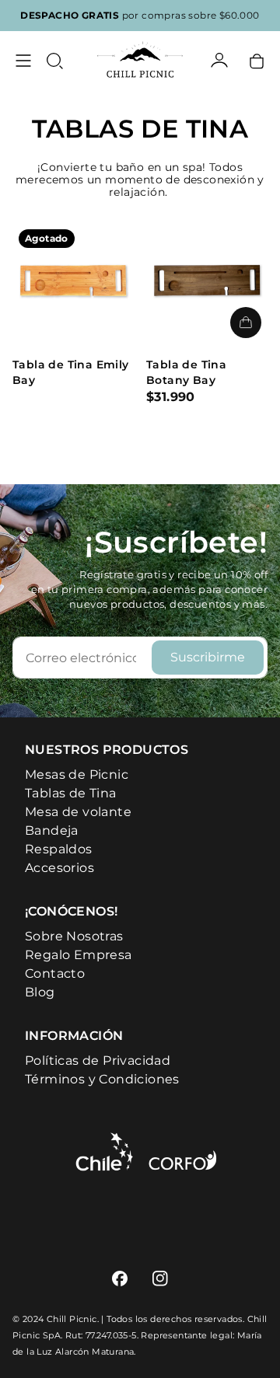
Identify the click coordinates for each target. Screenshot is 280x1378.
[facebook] (120, 1278)
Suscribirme (207, 657)
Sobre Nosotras (74, 936)
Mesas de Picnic (76, 774)
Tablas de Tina (71, 793)
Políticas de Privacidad (97, 1060)
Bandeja (52, 830)
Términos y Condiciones (102, 1079)
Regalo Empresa (78, 954)
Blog (40, 992)
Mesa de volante (78, 811)
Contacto (55, 973)
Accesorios (59, 867)
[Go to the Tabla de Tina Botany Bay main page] (207, 283)
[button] (54, 61)
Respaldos (59, 849)
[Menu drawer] (23, 61)
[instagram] (160, 1278)
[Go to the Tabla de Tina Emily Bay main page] (73, 283)
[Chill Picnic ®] (140, 60)
